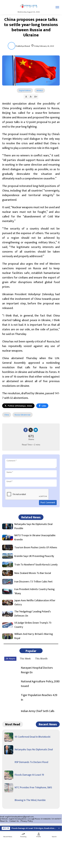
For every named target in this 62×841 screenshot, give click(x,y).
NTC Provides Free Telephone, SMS (33, 787)
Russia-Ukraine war (22, 414)
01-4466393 (45, 818)
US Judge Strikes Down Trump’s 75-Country (33, 625)
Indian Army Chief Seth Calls (37, 711)
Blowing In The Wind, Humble (30, 800)
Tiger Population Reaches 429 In (39, 697)
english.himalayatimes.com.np (21, 818)
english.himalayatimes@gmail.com (19, 816)
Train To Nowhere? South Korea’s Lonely (36, 565)
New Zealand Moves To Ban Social (32, 573)
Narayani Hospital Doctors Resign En (37, 670)
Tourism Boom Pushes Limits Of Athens (35, 548)
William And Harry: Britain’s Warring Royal (33, 636)
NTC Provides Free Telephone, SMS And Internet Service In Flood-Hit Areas (34, 828)
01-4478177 (56, 818)
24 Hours (10, 659)
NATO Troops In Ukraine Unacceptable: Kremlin (35, 537)
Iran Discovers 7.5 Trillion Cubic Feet (33, 582)
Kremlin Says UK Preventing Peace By (34, 556)
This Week (25, 659)
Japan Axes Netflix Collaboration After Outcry (34, 603)
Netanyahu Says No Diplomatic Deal (34, 749)
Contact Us (14, 821)
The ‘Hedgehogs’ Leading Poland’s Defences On (32, 614)
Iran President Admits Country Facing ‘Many (34, 591)
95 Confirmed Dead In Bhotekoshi (32, 737)
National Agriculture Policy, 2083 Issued (40, 684)
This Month (41, 659)
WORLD (40, 90)
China (6, 414)
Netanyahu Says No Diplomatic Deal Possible (33, 526)
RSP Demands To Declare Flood (31, 762)
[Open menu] (57, 7)
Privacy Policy (27, 821)
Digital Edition (25, 90)
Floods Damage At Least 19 (29, 775)
